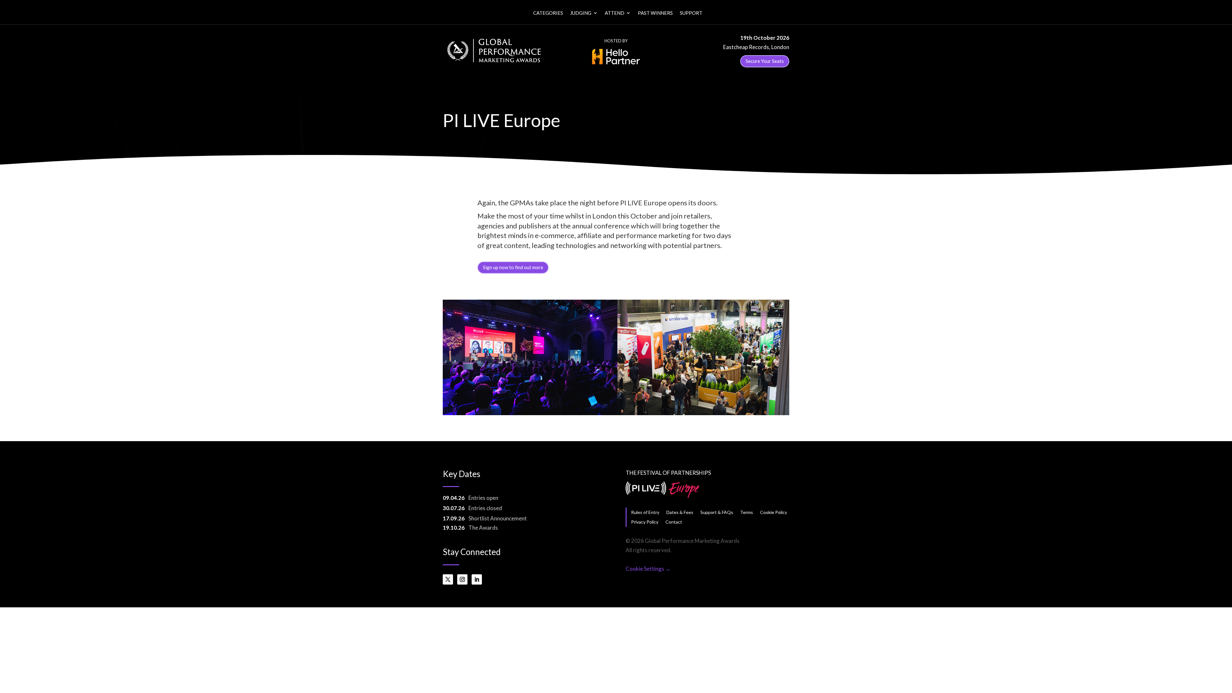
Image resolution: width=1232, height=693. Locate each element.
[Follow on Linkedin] (477, 579)
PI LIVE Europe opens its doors (668, 202)
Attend (614, 13)
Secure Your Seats (765, 61)
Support (691, 13)
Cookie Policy (773, 512)
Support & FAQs (716, 512)
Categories (548, 13)
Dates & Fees (679, 512)
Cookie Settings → (648, 568)
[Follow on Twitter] (448, 579)
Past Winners (655, 13)
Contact (673, 521)
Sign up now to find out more (513, 267)
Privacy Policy (644, 521)
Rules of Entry (645, 512)
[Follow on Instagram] (462, 579)
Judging (580, 13)
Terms (746, 512)
